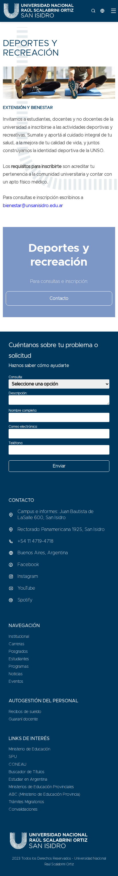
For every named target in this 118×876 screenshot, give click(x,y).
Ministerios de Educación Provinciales (41, 787)
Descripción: (18, 393)
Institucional (19, 637)
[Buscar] (95, 11)
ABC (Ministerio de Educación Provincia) (44, 794)
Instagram (27, 576)
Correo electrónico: (23, 426)
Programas (19, 667)
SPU (13, 757)
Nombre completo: (23, 410)
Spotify (24, 600)
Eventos (16, 682)
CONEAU (17, 765)
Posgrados (18, 652)
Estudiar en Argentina (28, 779)
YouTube (26, 588)
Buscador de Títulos (26, 772)
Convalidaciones (23, 809)
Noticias (16, 674)
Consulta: (16, 377)
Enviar (59, 466)
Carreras (16, 644)
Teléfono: (16, 443)
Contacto (59, 298)
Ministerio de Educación (29, 749)
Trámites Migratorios (26, 802)
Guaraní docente (23, 719)
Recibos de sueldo (25, 712)
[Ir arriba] (111, 868)
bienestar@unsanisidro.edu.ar (33, 205)
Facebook (28, 564)
